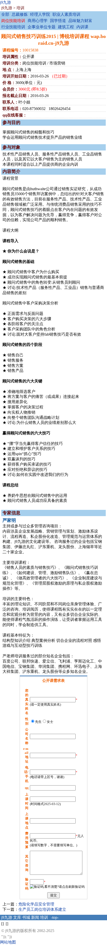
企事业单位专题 (41, 27)
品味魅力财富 (80, 20)
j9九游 (5, 2)
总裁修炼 (20, 14)
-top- (54, 917)
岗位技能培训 (13, 20)
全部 (5, 14)
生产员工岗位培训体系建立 (42, 909)
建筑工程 (66, 27)
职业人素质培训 (66, 14)
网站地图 (8, 942)
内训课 (82, 27)
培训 (20, 8)
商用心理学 (38, 20)
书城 (26, 917)
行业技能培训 (13, 27)
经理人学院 (40, 14)
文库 (17, 917)
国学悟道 (58, 20)
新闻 (35, 917)
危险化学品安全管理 (36, 904)
